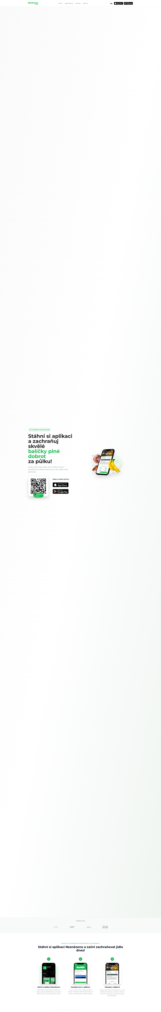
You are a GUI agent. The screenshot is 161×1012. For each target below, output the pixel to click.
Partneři (78, 3)
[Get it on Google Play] (61, 491)
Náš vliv (85, 3)
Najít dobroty (69, 3)
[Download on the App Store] (61, 484)
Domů (60, 3)
